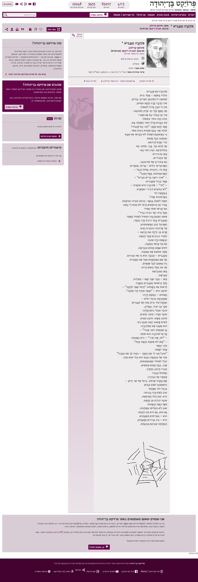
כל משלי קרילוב (158, 20)
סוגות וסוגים (163, 15)
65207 (106, 3)
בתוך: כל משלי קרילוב (134, 53)
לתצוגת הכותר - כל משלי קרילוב (118, 80)
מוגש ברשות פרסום (129, 58)
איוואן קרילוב (156, 25)
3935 (91, 3)
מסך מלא (54, 29)
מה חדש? (141, 15)
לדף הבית (193, 553)
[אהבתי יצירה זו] (41, 29)
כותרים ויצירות (178, 15)
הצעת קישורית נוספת (48, 161)
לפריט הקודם (147, 80)
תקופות (151, 15)
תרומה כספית (98, 14)
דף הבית (191, 20)
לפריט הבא (90, 80)
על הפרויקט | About (124, 15)
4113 (121, 3)
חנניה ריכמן (172, 20)
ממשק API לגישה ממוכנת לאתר (54, 532)
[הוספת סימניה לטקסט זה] (36, 29)
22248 (77, 3)
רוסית (131, 68)
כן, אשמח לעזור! (98, 547)
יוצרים (191, 15)
